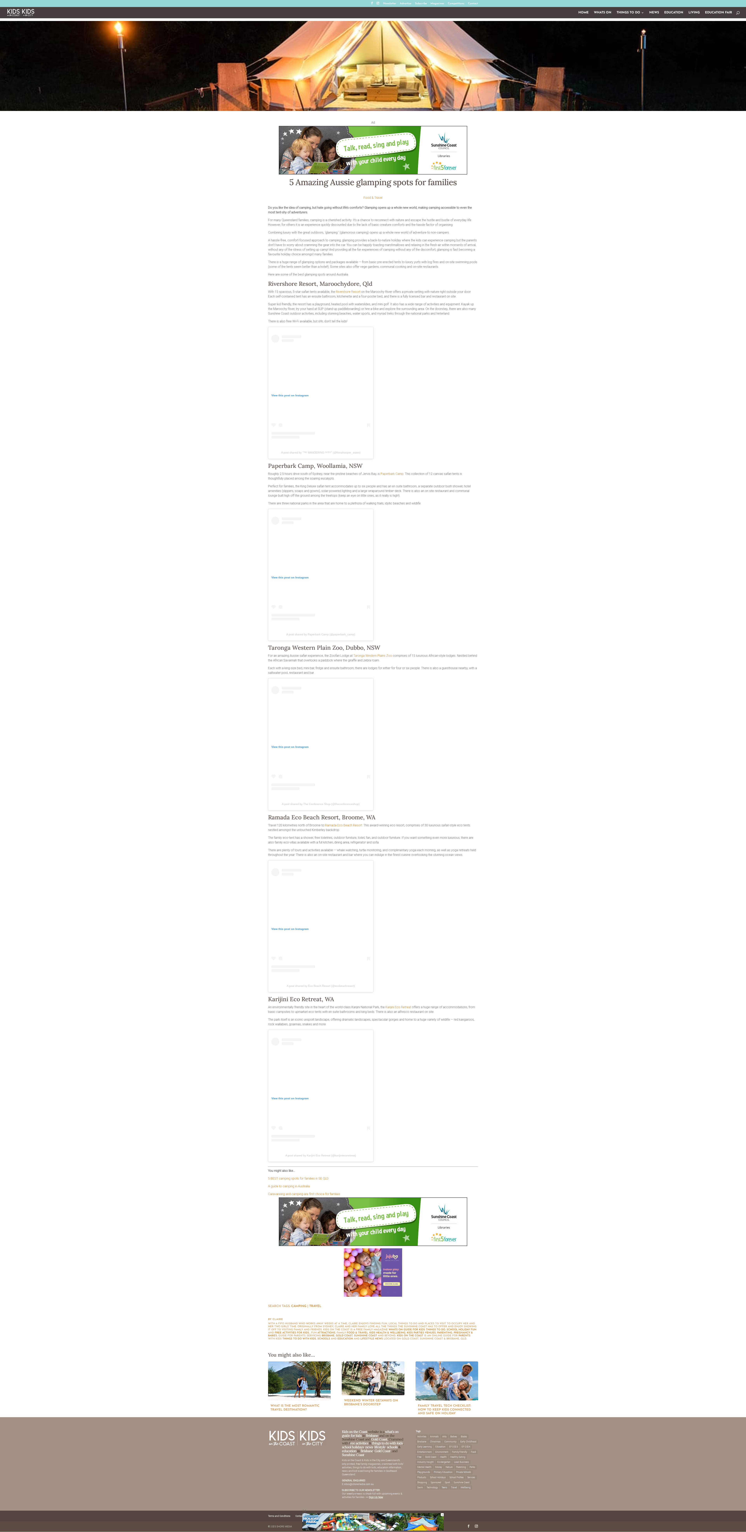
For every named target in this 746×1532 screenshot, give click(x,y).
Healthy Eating (457, 1457)
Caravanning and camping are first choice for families (304, 1194)
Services (471, 1477)
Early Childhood (468, 1441)
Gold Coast (344, 1335)
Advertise (405, 3)
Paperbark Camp (392, 474)
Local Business (461, 1462)
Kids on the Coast (410, 1335)
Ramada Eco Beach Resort (343, 825)
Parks (472, 1467)
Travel (315, 1306)
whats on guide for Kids (407, 1329)
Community (450, 1441)
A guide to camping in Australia (289, 1186)
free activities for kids (292, 1332)
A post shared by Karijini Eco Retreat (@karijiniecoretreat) (320, 1155)
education (345, 1339)
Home (583, 12)
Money (438, 1467)
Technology (432, 1487)
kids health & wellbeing (387, 1332)
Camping (298, 1306)
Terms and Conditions (279, 1516)
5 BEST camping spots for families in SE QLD (298, 1178)
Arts (444, 1436)
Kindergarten (443, 1462)
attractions (326, 1332)
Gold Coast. (379, 1439)
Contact (473, 3)
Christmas (435, 1441)
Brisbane (328, 1335)
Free (419, 1457)
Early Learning (424, 1446)
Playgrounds (423, 1472)
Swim (420, 1487)
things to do (435, 1329)
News (654, 12)
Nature (449, 1467)
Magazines (437, 3)
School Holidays (438, 1477)
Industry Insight (425, 1462)
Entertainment (424, 1452)
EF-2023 (453, 1446)
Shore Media (284, 1526)
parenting (444, 1332)
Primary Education (443, 1472)
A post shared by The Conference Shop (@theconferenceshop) (321, 804)
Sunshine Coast (365, 1335)
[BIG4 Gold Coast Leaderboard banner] (373, 1529)
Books (464, 1436)
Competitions (456, 3)
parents (464, 1335)
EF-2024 (466, 1446)
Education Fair (718, 12)
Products (421, 1477)
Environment (441, 1452)
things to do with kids (299, 1339)
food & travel (357, 1332)
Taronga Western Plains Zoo (372, 655)
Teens (444, 1487)
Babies (453, 1436)
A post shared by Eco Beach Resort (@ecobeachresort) (321, 985)
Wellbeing (466, 1487)
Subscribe (421, 3)
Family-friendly (459, 1452)
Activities (421, 1436)
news (379, 1339)
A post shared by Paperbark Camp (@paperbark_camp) (320, 634)
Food (473, 1452)
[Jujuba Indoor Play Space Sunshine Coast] (373, 1295)
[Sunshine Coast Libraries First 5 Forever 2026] (373, 173)
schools (323, 1339)
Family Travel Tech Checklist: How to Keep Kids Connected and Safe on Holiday (444, 1409)
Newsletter (389, 3)
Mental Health (424, 1467)
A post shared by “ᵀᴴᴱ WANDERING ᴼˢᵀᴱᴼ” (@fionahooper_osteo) (321, 452)
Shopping (422, 1482)
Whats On (602, 12)
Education (673, 12)
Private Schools (463, 1472)
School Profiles (457, 1477)
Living (694, 12)
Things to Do (628, 12)
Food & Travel (373, 198)
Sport (447, 1482)
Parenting (461, 1467)
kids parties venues (421, 1332)
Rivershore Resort (348, 292)
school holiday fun (461, 1329)
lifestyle (367, 1339)
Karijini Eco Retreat (398, 1007)
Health (443, 1457)
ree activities (359, 1443)
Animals (434, 1436)
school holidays (353, 1447)
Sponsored (436, 1482)
